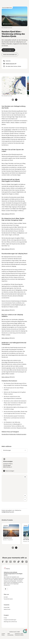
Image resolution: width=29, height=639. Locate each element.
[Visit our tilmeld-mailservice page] (14, 561)
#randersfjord (5, 434)
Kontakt (6, 597)
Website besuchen (10, 63)
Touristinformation (8, 599)
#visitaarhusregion (21, 434)
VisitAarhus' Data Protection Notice (19, 634)
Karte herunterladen (9, 54)
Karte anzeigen (7, 50)
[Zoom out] (25, 499)
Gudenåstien (7, 129)
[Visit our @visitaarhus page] (18, 561)
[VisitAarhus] (8, 568)
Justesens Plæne (6, 137)
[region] (14, 488)
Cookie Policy (3, 634)
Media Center (7, 609)
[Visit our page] (6, 561)
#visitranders (12, 434)
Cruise (5, 617)
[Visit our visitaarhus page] (2, 561)
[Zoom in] (25, 495)
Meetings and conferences (10, 621)
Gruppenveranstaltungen (10, 619)
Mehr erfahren (5, 214)
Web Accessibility (10, 634)
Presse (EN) (6, 607)
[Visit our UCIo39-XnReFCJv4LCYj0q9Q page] (10, 561)
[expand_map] (25, 476)
